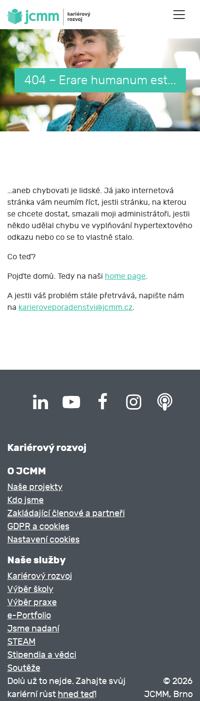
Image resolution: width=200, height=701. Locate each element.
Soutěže (23, 668)
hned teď (76, 694)
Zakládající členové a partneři (66, 513)
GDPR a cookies (38, 526)
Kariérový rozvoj (39, 576)
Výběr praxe (32, 602)
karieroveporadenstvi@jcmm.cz (75, 307)
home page (125, 276)
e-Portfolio (29, 616)
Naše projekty (35, 487)
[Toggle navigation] (179, 14)
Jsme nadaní (33, 629)
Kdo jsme (25, 500)
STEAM (21, 642)
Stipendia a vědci (41, 655)
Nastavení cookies (43, 540)
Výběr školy (30, 589)
